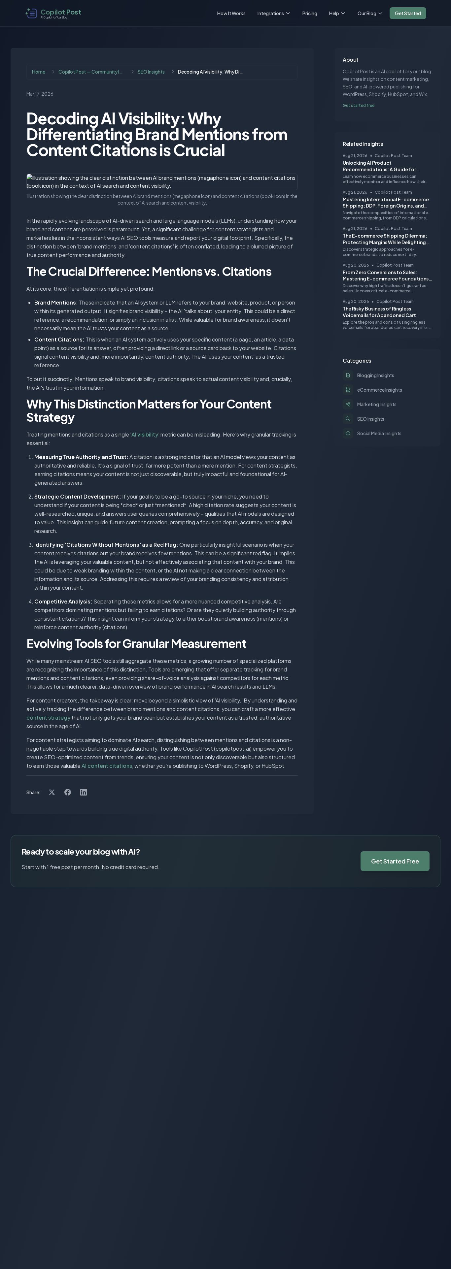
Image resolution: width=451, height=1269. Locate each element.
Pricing (309, 13)
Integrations (271, 13)
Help (334, 13)
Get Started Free (395, 861)
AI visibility (144, 434)
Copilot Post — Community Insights (91, 72)
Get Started (408, 13)
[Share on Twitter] (52, 792)
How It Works (231, 13)
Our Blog (367, 13)
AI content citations (107, 765)
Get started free (358, 105)
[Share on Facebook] (68, 792)
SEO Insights (151, 72)
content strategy (48, 717)
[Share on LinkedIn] (83, 792)
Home (38, 72)
